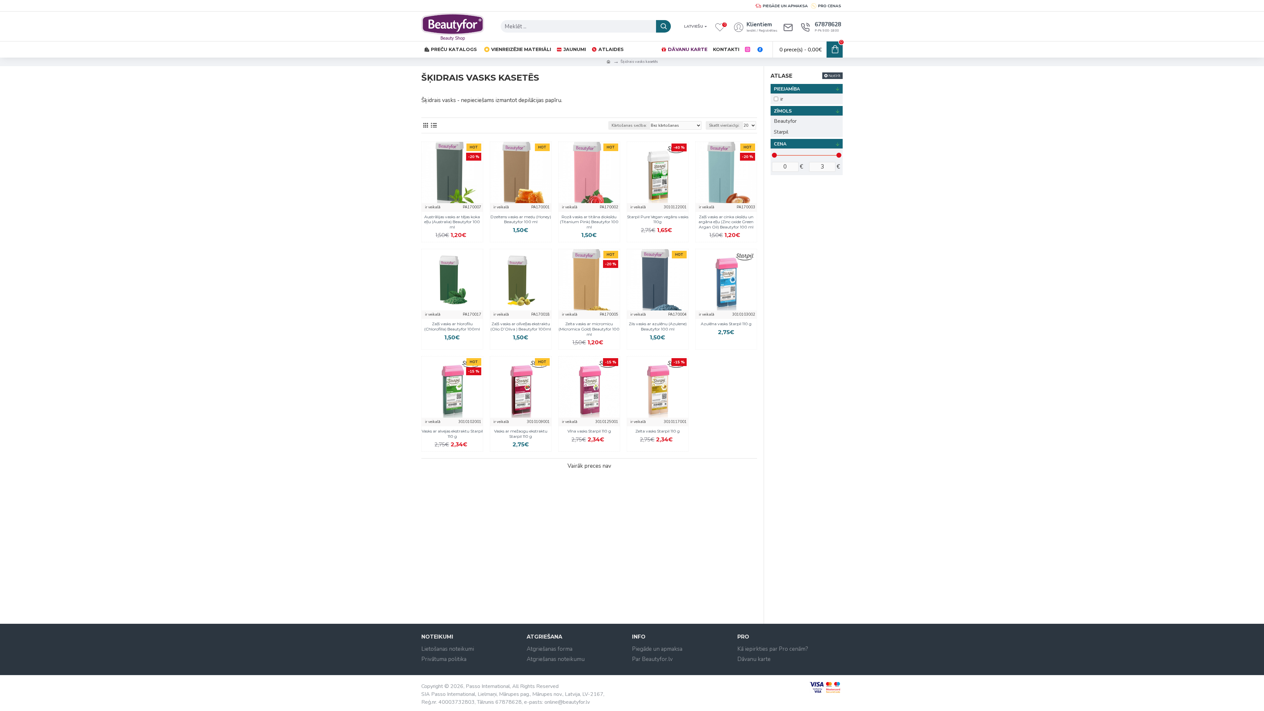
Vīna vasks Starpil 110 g (589, 431)
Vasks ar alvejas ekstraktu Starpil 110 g (452, 434)
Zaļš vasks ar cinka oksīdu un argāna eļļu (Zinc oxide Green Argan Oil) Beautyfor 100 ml (725, 221)
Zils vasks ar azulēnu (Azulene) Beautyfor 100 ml (658, 326)
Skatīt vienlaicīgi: (724, 125)
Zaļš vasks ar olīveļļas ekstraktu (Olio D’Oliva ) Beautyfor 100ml (520, 326)
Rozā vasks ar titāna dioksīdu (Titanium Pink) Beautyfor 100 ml (589, 221)
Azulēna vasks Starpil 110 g (726, 323)
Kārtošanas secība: (629, 125)
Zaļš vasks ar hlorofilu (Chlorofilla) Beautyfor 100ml (452, 326)
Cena (780, 144)
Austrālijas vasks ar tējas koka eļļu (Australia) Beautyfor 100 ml (452, 221)
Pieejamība (787, 89)
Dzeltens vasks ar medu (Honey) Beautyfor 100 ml (520, 219)
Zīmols (783, 111)
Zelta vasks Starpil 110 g (657, 431)
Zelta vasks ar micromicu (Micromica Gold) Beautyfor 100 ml (589, 328)
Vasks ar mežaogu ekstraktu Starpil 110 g (520, 434)
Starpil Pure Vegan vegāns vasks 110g (657, 219)
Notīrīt (835, 75)
